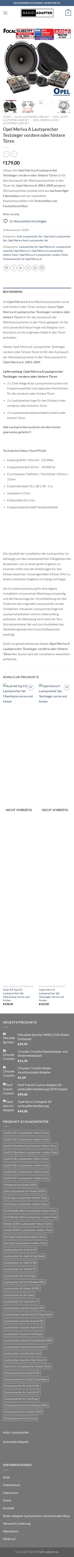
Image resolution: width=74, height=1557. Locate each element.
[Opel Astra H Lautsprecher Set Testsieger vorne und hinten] (55, 833)
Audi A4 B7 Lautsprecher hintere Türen (26, 1171)
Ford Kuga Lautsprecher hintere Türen (25, 1197)
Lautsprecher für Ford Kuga (19, 1275)
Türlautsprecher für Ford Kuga (21, 1398)
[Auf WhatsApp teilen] (6, 268)
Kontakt (8, 1508)
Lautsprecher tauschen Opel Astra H (24, 1360)
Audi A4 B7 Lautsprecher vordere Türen (26, 1178)
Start (7, 116)
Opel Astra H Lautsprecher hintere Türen (27, 1366)
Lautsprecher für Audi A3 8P (20, 1249)
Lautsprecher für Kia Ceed (19, 1295)
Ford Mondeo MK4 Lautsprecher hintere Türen (30, 1210)
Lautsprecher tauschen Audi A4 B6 (23, 1321)
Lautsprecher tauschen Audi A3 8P (23, 1308)
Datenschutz (11, 1485)
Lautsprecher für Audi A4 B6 (20, 1262)
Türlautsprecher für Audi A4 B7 (21, 1392)
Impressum (10, 1492)
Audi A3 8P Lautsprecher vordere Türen (26, 1139)
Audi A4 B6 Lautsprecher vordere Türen (26, 1165)
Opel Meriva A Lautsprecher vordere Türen (43, 254)
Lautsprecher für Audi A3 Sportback (24, 1256)
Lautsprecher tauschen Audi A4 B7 (23, 1327)
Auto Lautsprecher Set (32, 116)
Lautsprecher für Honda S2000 (21, 1288)
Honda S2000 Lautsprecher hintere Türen (27, 1223)
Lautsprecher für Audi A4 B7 (20, 1269)
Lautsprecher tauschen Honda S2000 (25, 1347)
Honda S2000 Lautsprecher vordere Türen (28, 1230)
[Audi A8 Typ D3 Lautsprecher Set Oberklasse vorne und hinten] (19, 833)
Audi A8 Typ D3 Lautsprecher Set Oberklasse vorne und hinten (16, 995)
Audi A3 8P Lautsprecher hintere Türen (26, 1132)
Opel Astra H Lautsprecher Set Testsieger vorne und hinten (51, 995)
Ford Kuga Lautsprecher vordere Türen (26, 1204)
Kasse (7, 1500)
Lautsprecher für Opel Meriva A (37, 246)
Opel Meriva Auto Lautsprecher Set (28, 240)
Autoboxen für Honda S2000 (20, 1184)
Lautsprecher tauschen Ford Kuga (23, 1334)
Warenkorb (10, 1531)
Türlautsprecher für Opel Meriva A (22, 259)
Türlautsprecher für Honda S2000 (23, 1411)
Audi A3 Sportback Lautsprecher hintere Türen (30, 1145)
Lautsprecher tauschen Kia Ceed (22, 1353)
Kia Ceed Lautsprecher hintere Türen (25, 1236)
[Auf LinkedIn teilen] (42, 268)
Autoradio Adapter (16, 1442)
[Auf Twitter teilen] (21, 268)
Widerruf (9, 1539)
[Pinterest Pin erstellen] (35, 268)
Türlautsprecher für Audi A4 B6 (21, 1385)
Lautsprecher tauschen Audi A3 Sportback (28, 1314)
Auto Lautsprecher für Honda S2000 (24, 1191)
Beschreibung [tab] (13, 291)
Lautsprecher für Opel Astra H (21, 1301)
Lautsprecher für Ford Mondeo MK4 (24, 1282)
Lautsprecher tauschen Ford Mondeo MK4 (28, 1340)
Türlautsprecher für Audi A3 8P (21, 1373)
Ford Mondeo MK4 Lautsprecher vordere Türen (31, 1217)
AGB (6, 1477)
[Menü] (5, 13)
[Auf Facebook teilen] (13, 268)
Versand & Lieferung (16, 1523)
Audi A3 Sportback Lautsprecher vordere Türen (30, 1152)
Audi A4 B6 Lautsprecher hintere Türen (26, 1158)
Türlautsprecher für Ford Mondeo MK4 (26, 1405)
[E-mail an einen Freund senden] (28, 268)
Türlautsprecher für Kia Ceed (20, 1418)
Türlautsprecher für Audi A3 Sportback (26, 1379)
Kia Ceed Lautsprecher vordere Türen (25, 1243)
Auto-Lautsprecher (16, 1432)
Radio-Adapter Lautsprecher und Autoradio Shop (36, 1516)
